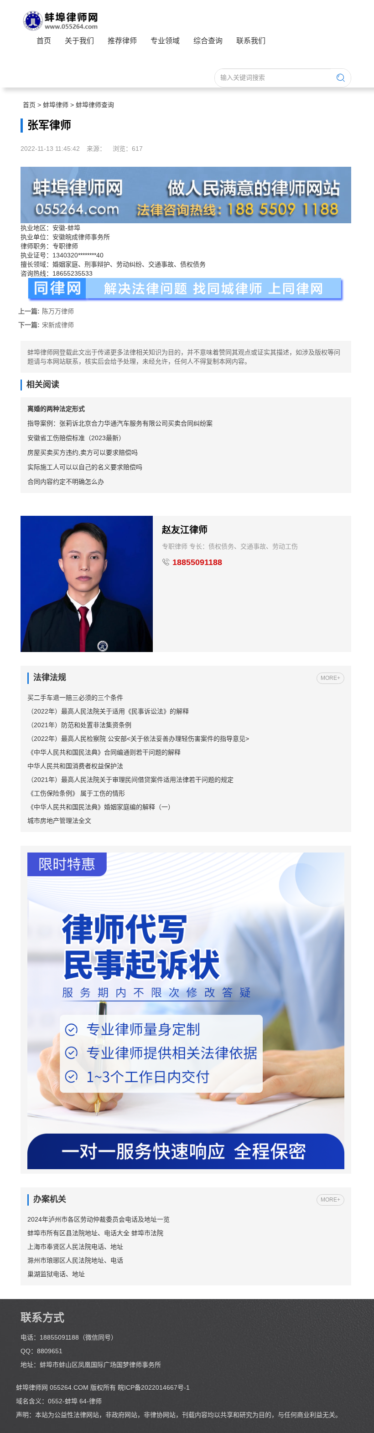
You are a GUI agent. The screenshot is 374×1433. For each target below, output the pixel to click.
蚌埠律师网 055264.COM (53, 1387)
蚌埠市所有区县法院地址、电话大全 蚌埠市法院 (95, 1233)
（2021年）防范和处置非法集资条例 (79, 725)
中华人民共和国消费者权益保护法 (75, 766)
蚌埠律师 (55, 104)
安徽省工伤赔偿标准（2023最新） (76, 438)
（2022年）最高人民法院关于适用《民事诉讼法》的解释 (108, 711)
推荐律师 (122, 41)
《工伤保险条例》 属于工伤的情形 (76, 793)
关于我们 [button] (79, 41)
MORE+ (330, 678)
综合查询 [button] (208, 41)
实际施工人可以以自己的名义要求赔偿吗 (84, 467)
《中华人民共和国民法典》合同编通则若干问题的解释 (104, 752)
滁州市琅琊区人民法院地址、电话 (75, 1260)
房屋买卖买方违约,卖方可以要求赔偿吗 (82, 452)
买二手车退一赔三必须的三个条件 (75, 697)
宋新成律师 (46, 325)
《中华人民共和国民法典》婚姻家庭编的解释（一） (100, 807)
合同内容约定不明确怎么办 (65, 481)
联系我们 (250, 41)
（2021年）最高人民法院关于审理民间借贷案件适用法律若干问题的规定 (130, 779)
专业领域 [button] (165, 41)
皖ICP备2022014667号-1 (154, 1387)
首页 (43, 41)
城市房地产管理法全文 (59, 820)
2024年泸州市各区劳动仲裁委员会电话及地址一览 (98, 1219)
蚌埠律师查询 (95, 104)
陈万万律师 (46, 311)
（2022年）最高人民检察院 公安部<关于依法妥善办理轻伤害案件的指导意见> (138, 738)
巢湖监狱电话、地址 (56, 1274)
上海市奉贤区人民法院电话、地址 (75, 1246)
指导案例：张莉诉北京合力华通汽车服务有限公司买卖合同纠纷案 (120, 423)
